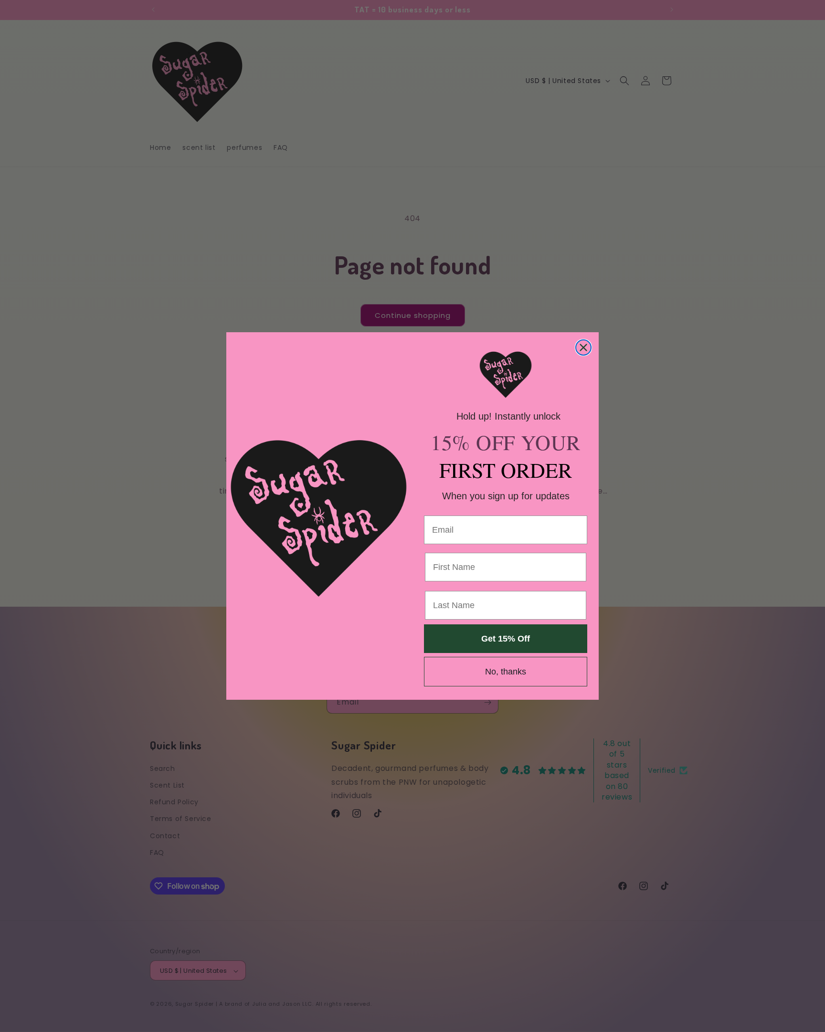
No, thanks (505, 671)
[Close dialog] (583, 347)
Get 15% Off (505, 638)
